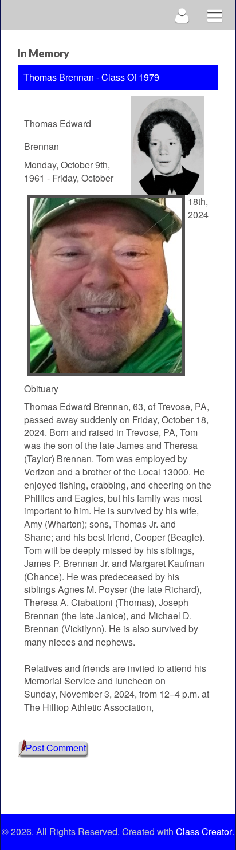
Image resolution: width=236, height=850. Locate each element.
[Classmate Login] (182, 15)
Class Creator (204, 831)
